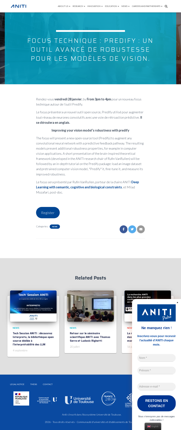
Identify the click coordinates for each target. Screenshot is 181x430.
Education (111, 6)
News (124, 6)
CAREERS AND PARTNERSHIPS (146, 6)
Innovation (94, 6)
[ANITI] (18, 6)
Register (48, 212)
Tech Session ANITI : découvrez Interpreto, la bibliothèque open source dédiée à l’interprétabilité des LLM (33, 339)
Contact (48, 384)
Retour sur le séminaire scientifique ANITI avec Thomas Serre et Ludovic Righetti (90, 337)
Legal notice (17, 384)
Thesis (33, 384)
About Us (63, 6)
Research (78, 6)
